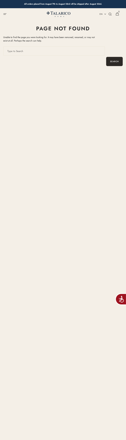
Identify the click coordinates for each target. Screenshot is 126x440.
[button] (5, 14)
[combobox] (54, 51)
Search (114, 61)
